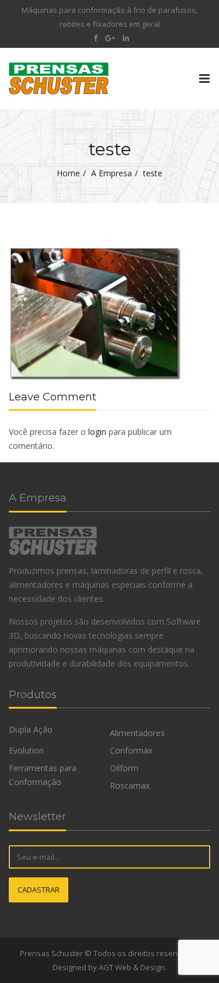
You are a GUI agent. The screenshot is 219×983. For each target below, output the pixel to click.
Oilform (124, 767)
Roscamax (130, 785)
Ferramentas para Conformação (43, 774)
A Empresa (111, 173)
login (97, 431)
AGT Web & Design (132, 967)
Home (68, 173)
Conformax (131, 750)
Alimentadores (137, 732)
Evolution (26, 750)
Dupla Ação (31, 729)
